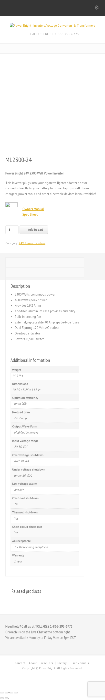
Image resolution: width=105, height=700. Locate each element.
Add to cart (35, 230)
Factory (62, 663)
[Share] (11, 692)
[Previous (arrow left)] (2, 698)
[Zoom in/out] (2, 692)
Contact (20, 663)
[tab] (45, 262)
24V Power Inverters (32, 243)
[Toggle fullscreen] (7, 692)
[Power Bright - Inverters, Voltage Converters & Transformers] (52, 25)
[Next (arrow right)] (7, 698)
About (33, 663)
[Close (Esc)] (16, 692)
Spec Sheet (30, 214)
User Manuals (80, 663)
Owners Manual (33, 209)
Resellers (47, 663)
